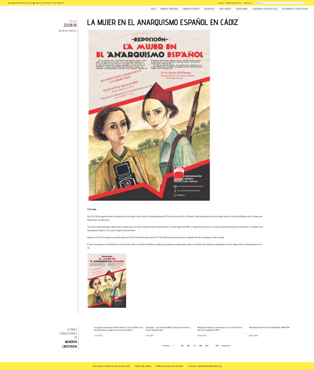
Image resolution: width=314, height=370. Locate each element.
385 (182, 345)
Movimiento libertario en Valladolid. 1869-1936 (269, 327)
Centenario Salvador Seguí (265, 8)
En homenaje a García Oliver (295, 8)
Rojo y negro (225, 8)
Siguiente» (226, 345)
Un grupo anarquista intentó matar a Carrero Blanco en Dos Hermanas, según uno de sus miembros (118, 328)
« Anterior (166, 345)
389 (206, 345)
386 (188, 345)
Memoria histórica (191, 8)
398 (217, 345)
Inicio (153, 8)
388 (200, 345)
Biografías (210, 8)
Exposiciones (242, 8)
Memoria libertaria (169, 8)
